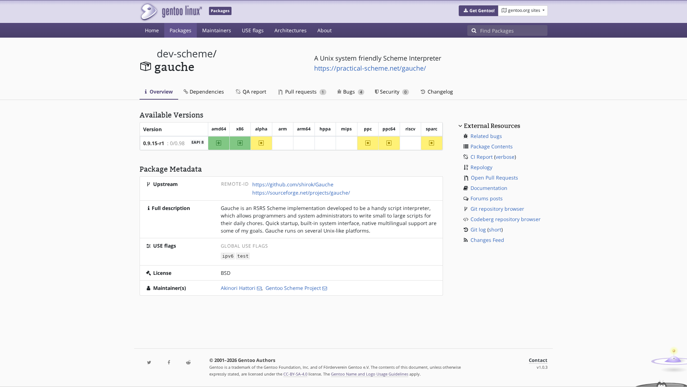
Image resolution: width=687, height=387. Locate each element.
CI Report (482, 156)
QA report (253, 91)
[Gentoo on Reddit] (188, 362)
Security (392, 91)
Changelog (439, 91)
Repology (481, 167)
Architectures (290, 30)
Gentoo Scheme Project (293, 288)
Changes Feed (487, 239)
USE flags (253, 30)
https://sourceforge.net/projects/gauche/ (301, 192)
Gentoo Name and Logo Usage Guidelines (369, 374)
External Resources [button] (492, 125)
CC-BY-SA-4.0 (295, 374)
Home (152, 30)
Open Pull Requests (494, 177)
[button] (478, 10)
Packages (180, 30)
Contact (538, 360)
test (243, 256)
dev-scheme (185, 53)
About (324, 30)
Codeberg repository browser (506, 219)
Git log (478, 229)
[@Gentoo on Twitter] (149, 362)
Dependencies (206, 91)
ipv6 (228, 256)
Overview (160, 91)
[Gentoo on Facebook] (168, 362)
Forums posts (487, 198)
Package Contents (492, 146)
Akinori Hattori (238, 288)
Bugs (352, 91)
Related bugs (486, 136)
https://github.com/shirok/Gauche (292, 184)
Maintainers (216, 30)
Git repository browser (497, 208)
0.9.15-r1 (153, 143)
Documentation (489, 188)
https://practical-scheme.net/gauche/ (370, 68)
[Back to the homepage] (171, 11)
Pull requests (304, 91)
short (495, 229)
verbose (505, 156)
